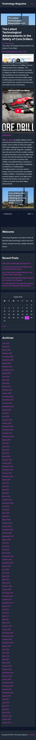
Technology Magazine (14, 3)
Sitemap (32, 735)
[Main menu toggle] (32, 4)
